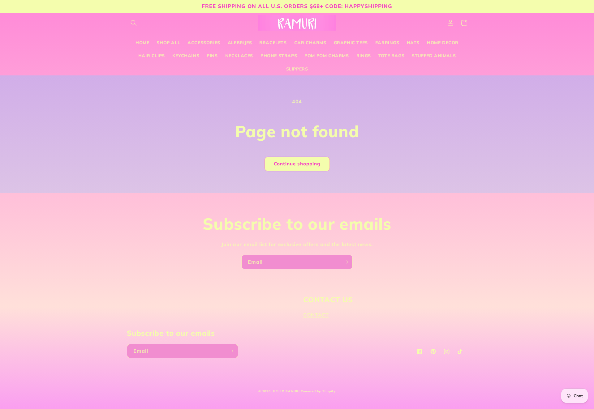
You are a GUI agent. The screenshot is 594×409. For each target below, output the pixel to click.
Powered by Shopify (318, 391)
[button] (133, 23)
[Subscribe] (345, 262)
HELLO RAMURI (286, 391)
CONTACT (316, 315)
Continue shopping (297, 164)
